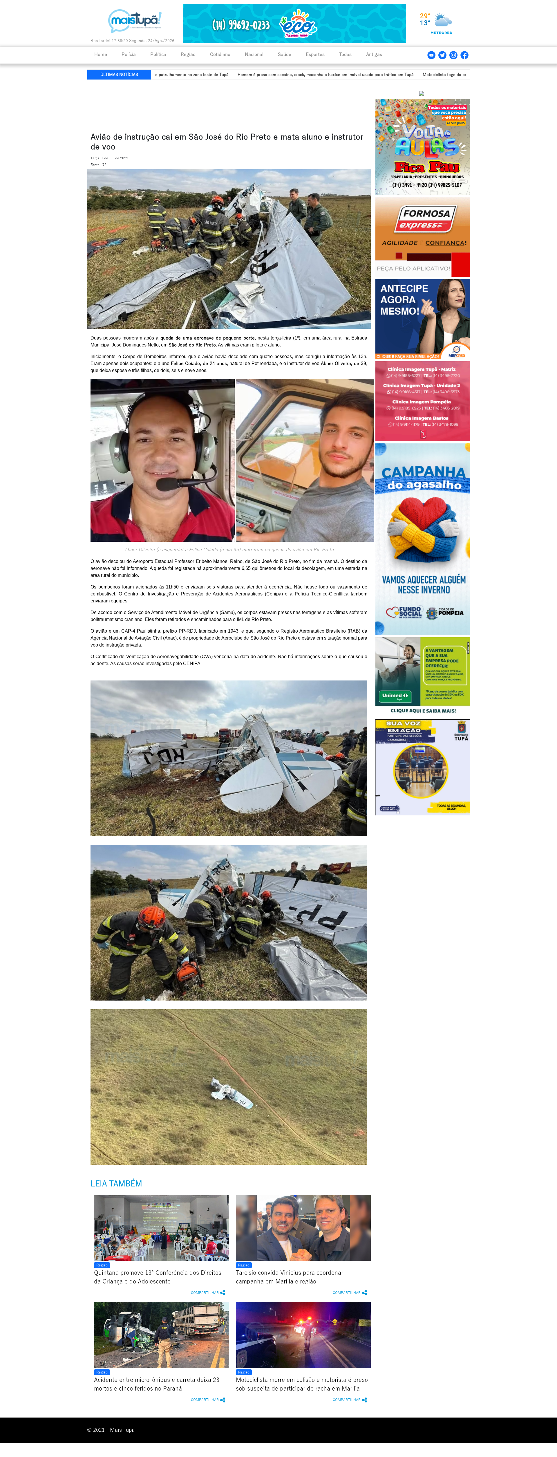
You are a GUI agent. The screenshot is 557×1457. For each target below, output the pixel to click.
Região (188, 54)
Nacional (254, 54)
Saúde (284, 54)
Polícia (129, 54)
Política (158, 54)
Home (100, 54)
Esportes (315, 54)
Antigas (374, 54)
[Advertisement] (227, 105)
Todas (345, 54)
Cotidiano (220, 54)
